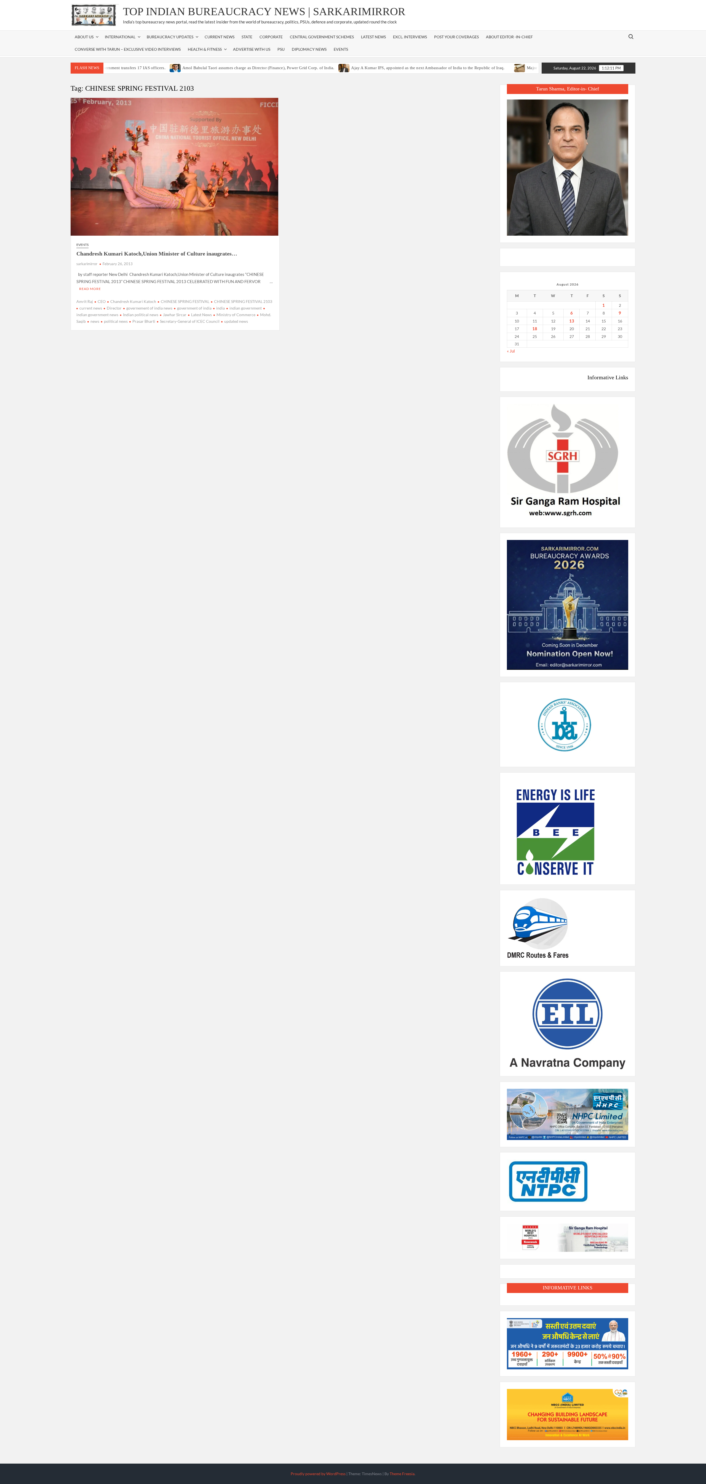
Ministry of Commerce (235, 314)
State (247, 36)
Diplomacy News (309, 49)
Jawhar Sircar (174, 314)
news (94, 321)
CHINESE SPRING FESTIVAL (185, 301)
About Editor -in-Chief (509, 36)
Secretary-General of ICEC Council (190, 321)
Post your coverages (456, 36)
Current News (219, 36)
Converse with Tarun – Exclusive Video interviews (128, 49)
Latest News (373, 36)
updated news (236, 321)
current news (90, 308)
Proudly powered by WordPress (318, 1473)
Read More (90, 289)
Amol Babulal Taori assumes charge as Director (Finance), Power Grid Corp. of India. (215, 68)
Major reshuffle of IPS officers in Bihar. (519, 68)
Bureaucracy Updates (170, 36)
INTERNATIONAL (120, 36)
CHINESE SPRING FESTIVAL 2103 (243, 301)
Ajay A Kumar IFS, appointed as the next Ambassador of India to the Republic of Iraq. (384, 68)
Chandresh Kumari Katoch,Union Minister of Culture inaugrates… (156, 254)
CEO (102, 301)
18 (534, 328)
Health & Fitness (205, 49)
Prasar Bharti (143, 321)
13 (571, 320)
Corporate (271, 36)
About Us (84, 36)
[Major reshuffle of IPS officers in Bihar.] (477, 67)
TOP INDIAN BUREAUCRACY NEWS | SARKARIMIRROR (264, 11)
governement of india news (149, 308)
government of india (194, 308)
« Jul (511, 350)
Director (114, 308)
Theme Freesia (402, 1473)
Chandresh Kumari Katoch (133, 301)
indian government (245, 308)
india (220, 308)
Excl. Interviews (410, 36)
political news (116, 321)
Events (341, 49)
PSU (281, 49)
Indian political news (140, 314)
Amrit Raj (84, 301)
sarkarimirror (86, 264)
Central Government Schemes (322, 36)
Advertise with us (251, 49)
